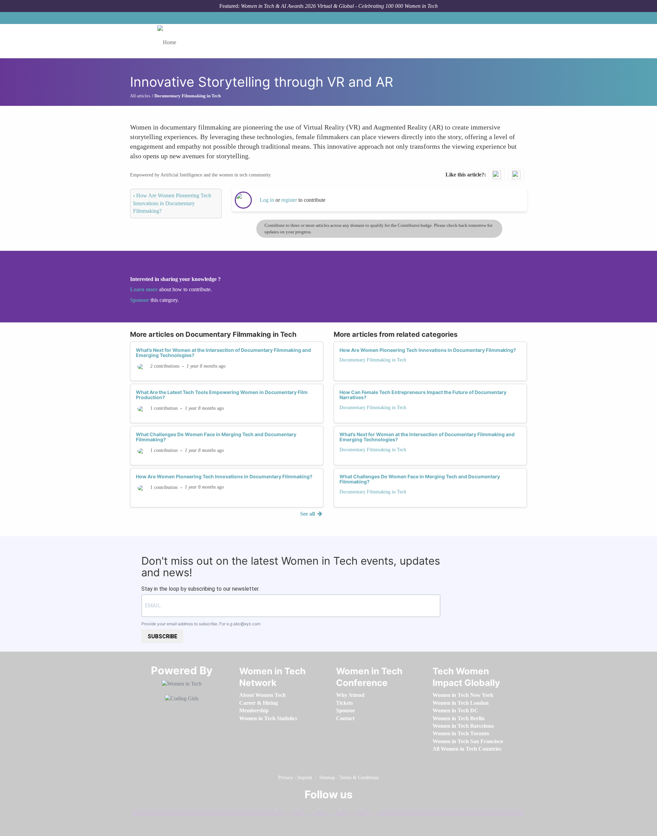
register (289, 200)
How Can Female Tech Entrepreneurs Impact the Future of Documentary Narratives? (422, 394)
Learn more (144, 289)
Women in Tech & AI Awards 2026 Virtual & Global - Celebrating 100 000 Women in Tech (339, 6)
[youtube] (370, 810)
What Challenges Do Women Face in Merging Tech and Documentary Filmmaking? (216, 436)
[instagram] (327, 810)
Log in (267, 200)
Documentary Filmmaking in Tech (372, 359)
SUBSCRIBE (162, 636)
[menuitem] (262, 695)
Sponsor (140, 300)
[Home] (169, 41)
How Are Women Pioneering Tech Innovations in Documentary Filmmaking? (172, 203)
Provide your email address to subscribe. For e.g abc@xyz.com (200, 623)
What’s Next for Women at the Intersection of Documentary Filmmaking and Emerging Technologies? (223, 352)
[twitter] (349, 810)
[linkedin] (305, 810)
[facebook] (284, 810)
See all (308, 514)
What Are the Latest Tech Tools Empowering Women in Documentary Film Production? (222, 394)
